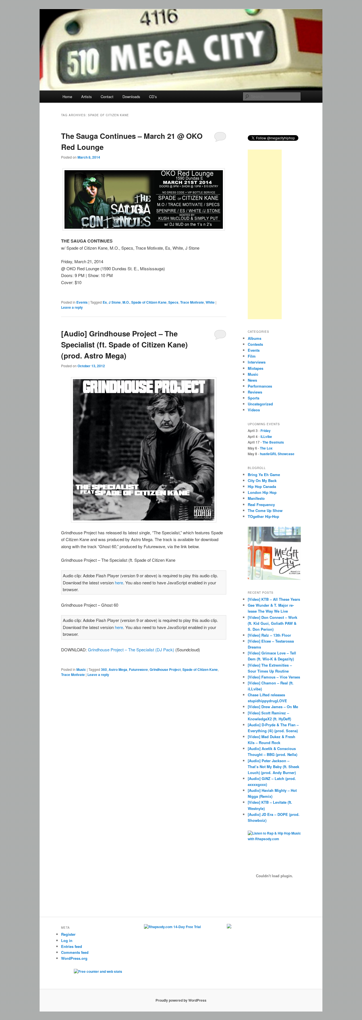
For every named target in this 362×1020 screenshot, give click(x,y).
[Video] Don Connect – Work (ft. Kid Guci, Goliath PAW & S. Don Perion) (272, 623)
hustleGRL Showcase (277, 453)
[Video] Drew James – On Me (273, 706)
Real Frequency (261, 504)
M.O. (126, 302)
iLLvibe (266, 436)
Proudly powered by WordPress (181, 1000)
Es (105, 302)
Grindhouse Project (165, 669)
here (119, 582)
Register (68, 934)
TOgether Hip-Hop (263, 516)
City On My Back (262, 480)
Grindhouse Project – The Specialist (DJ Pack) (131, 649)
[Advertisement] (265, 234)
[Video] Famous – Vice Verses (274, 677)
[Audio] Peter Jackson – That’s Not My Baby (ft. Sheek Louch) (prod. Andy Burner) (273, 766)
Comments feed (75, 952)
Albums (254, 338)
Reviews (255, 392)
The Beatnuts (273, 442)
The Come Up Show (265, 510)
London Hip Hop (262, 492)
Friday (265, 430)
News (252, 380)
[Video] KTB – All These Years (274, 599)
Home (67, 96)
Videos (254, 409)
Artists (86, 96)
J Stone (115, 302)
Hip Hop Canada (262, 486)
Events (82, 302)
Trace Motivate (192, 302)
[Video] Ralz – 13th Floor (269, 635)
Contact (107, 96)
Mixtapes (255, 368)
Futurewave (138, 669)
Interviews (257, 362)
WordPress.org (74, 958)
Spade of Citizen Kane (149, 302)
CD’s (153, 96)
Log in (66, 940)
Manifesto (256, 498)
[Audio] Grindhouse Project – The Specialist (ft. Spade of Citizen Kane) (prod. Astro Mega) (124, 344)
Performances (260, 386)
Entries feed (71, 946)
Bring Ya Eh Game (264, 474)
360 (104, 669)
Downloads (131, 96)
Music (81, 669)
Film (252, 356)
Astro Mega (118, 669)
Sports (253, 398)
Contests (255, 344)
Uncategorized (260, 404)
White (210, 302)
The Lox (266, 448)
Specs (173, 302)
